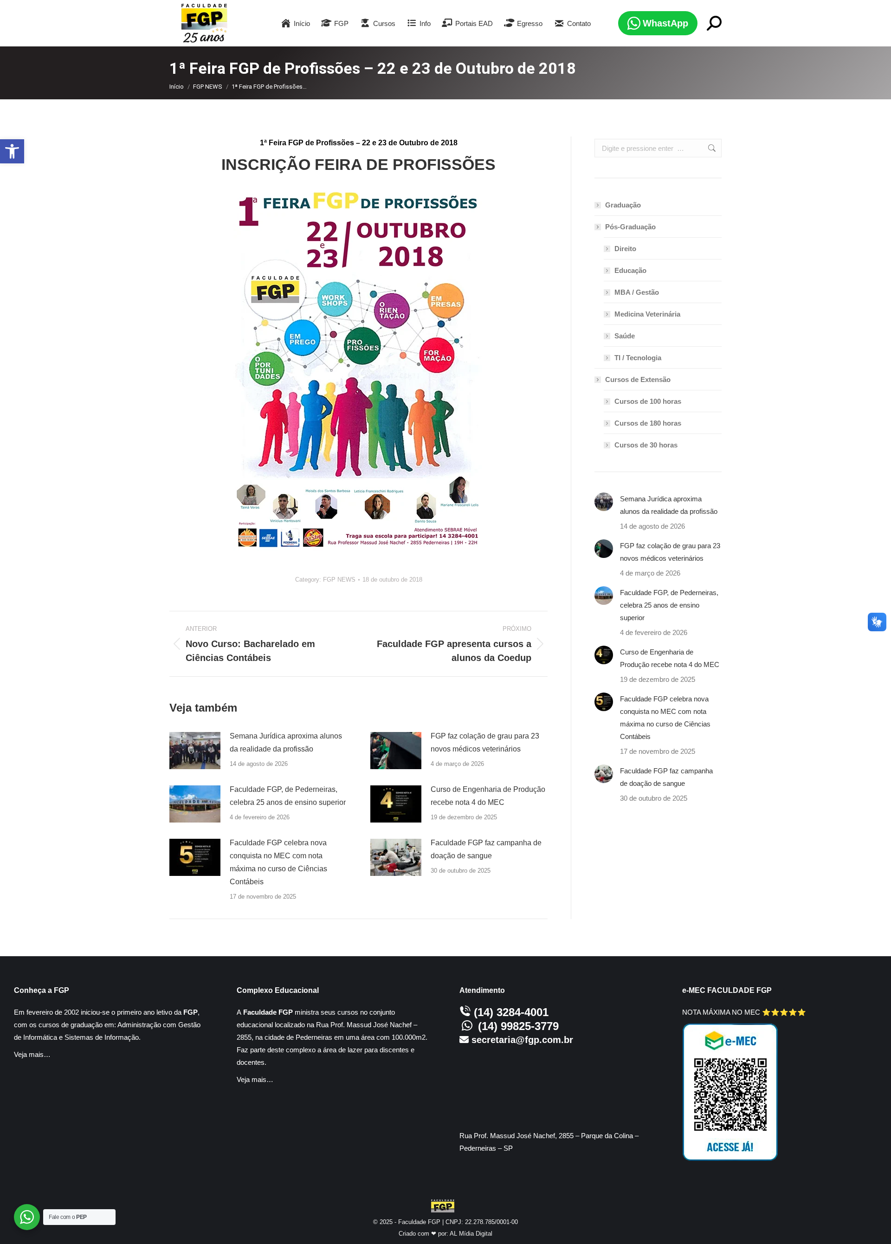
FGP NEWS (339, 579)
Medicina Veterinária (647, 314)
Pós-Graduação (630, 227)
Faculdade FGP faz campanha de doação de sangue (486, 849)
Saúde (624, 336)
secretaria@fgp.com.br (522, 1040)
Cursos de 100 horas (647, 401)
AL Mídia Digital (471, 1233)
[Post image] (194, 750)
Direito (625, 249)
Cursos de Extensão (638, 379)
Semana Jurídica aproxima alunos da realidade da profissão (286, 742)
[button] (12, 151)
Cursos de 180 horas (647, 423)
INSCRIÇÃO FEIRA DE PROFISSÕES (358, 164)
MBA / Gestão (636, 292)
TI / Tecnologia (637, 358)
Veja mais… (32, 1054)
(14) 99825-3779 (518, 1026)
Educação (630, 270)
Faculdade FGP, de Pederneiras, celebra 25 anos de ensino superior (288, 795)
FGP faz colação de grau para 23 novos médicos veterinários (485, 742)
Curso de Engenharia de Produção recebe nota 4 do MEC (488, 795)
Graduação (623, 205)
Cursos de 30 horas (646, 445)
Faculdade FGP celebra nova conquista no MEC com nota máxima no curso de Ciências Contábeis (278, 862)
